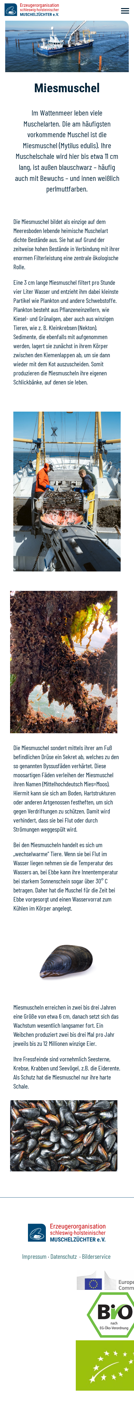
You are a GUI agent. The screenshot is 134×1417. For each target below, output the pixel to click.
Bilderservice (97, 1256)
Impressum (34, 1256)
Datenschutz (64, 1256)
